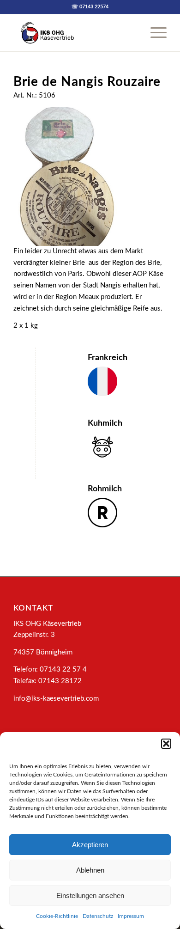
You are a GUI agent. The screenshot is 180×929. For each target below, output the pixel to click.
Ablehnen (90, 870)
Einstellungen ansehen (90, 895)
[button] (166, 743)
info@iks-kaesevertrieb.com (56, 698)
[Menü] (154, 32)
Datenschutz (98, 916)
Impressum (131, 916)
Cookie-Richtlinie (57, 916)
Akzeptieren (90, 845)
